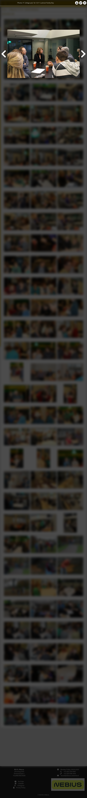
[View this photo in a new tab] (80, 3)
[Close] (84, 3)
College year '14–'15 (31, 3)
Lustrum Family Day (47, 3)
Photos (19, 3)
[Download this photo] (77, 3)
